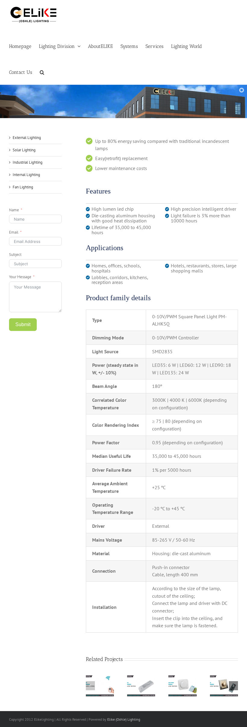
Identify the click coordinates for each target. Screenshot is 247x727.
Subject (15, 254)
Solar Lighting (24, 150)
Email (13, 232)
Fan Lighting (23, 187)
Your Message (20, 276)
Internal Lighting (26, 174)
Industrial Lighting (27, 162)
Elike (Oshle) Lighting (123, 719)
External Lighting (27, 137)
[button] (42, 72)
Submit (22, 324)
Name (14, 209)
